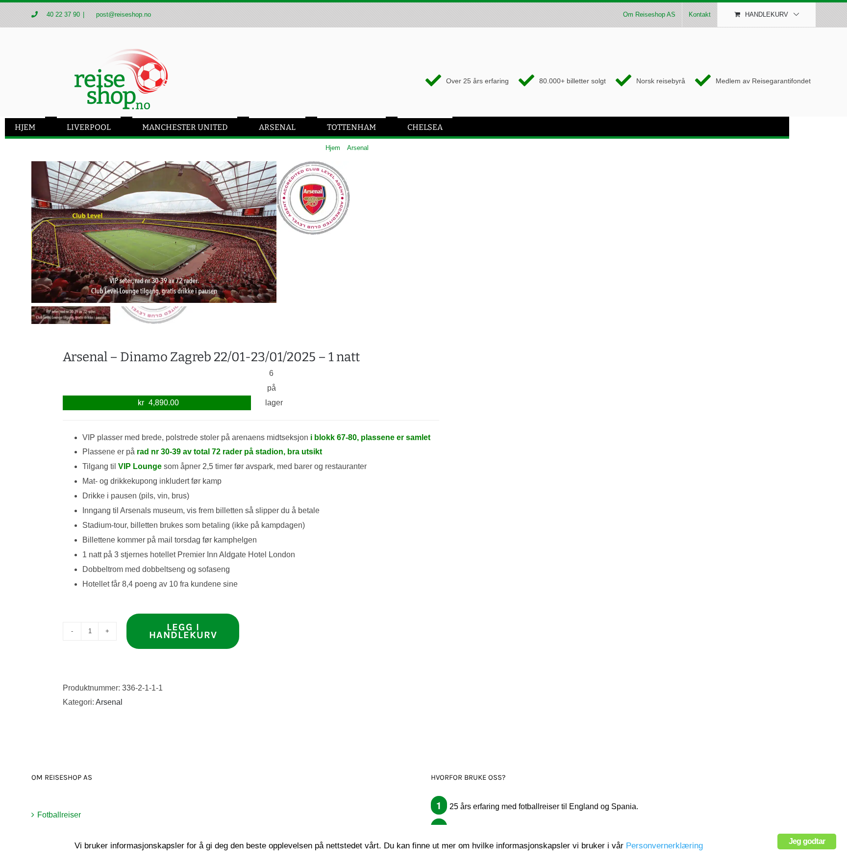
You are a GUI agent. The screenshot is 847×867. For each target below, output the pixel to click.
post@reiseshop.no (122, 14)
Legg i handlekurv (183, 631)
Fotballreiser (59, 815)
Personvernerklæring (664, 845)
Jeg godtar (807, 841)
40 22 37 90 (63, 14)
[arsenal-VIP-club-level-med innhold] (153, 232)
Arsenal (109, 702)
